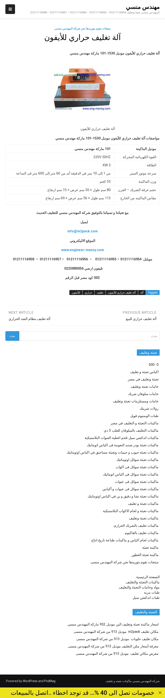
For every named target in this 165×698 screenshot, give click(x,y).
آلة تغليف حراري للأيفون (122, 292)
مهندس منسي (143, 6)
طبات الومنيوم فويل (144, 416)
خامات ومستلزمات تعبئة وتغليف (136, 401)
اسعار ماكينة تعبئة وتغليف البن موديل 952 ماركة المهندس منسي (113, 624)
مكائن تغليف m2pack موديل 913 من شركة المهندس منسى (116, 632)
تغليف (100, 292)
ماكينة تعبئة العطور (145, 555)
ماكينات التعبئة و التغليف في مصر (135, 423)
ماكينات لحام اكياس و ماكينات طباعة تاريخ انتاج (125, 540)
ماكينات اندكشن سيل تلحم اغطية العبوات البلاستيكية (122, 438)
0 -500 (154, 365)
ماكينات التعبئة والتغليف (143, 582)
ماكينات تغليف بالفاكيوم (142, 533)
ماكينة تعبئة (150, 547)
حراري (88, 292)
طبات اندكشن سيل (146, 598)
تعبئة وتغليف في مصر (143, 379)
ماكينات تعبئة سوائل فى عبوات (137, 482)
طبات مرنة (152, 592)
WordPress (30, 681)
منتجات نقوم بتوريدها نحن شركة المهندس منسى (82, 28)
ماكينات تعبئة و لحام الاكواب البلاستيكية (131, 511)
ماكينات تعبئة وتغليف (144, 518)
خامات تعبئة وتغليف (145, 387)
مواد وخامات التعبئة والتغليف (139, 587)
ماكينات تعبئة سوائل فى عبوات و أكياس (130, 489)
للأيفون (76, 292)
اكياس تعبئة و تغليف (144, 372)
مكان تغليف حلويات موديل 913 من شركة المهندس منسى (117, 639)
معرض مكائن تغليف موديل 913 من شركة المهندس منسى (117, 654)
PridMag (49, 681)
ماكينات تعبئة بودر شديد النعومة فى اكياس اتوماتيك (123, 445)
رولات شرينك (149, 408)
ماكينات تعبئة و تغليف (143, 504)
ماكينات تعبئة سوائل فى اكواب (137, 467)
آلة (142, 292)
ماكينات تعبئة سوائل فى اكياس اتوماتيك (131, 474)
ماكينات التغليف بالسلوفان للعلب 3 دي (131, 430)
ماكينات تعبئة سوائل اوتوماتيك (137, 460)
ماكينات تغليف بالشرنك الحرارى (136, 526)
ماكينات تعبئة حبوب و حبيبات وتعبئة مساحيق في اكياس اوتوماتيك (113, 452)
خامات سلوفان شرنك (143, 394)
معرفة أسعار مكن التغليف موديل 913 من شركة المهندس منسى (113, 646)
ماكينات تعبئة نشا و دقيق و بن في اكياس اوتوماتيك (123, 496)
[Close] (160, 692)
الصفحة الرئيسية (148, 577)
